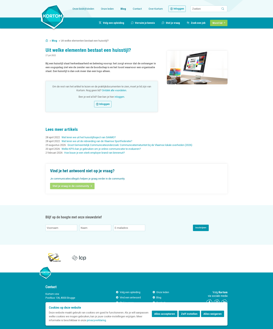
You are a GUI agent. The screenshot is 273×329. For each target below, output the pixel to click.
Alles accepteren (164, 313)
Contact (137, 8)
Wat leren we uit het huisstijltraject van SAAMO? (89, 137)
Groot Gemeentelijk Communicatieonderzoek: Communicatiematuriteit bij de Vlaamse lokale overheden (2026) (130, 145)
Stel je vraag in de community (70, 186)
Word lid (217, 22)
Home (47, 41)
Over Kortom (156, 8)
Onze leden (107, 8)
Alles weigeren (212, 313)
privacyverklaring (96, 320)
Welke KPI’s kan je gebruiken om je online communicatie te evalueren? (101, 148)
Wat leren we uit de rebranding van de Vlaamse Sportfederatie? (97, 141)
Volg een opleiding (130, 292)
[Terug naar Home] (52, 17)
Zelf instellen (189, 313)
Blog (123, 8)
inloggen (119, 96)
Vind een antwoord (130, 297)
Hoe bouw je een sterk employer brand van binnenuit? (94, 152)
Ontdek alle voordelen (114, 90)
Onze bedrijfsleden (83, 8)
